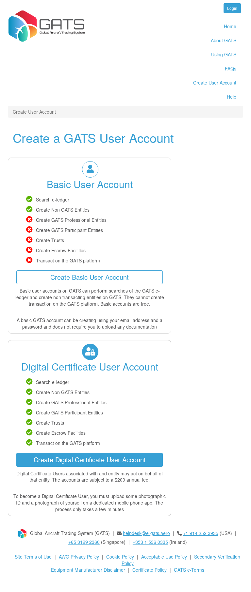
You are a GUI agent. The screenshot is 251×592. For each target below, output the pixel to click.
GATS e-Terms (189, 569)
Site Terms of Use (33, 556)
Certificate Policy (149, 569)
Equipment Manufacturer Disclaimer (88, 569)
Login (232, 8)
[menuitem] (200, 27)
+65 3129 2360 (84, 542)
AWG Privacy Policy (79, 556)
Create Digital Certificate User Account (90, 459)
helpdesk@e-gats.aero (146, 533)
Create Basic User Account (89, 277)
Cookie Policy (120, 556)
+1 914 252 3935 (200, 533)
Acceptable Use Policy (164, 556)
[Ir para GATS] (49, 26)
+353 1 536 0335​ (150, 542)
